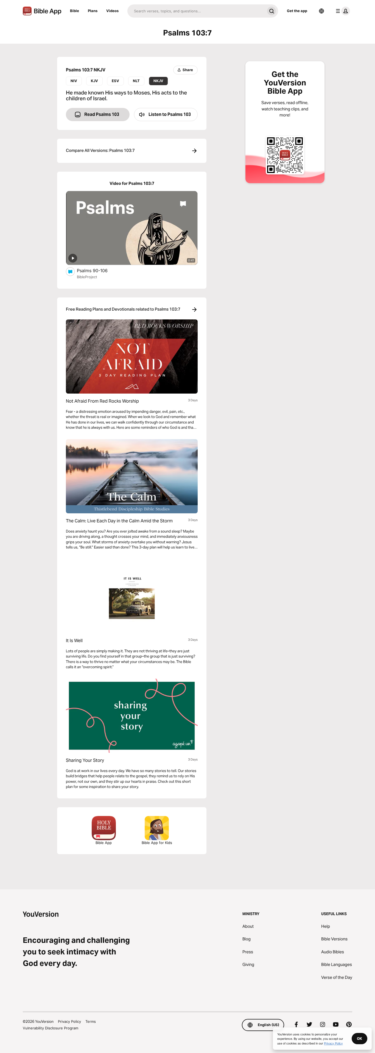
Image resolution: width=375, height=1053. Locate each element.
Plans (92, 11)
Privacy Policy (69, 1021)
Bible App (104, 842)
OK (359, 1038)
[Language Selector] (321, 10)
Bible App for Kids (157, 842)
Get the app (297, 11)
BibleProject (87, 277)
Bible (74, 11)
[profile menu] (341, 10)
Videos (112, 11)
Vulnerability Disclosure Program (50, 1028)
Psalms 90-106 (97, 270)
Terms (90, 1021)
